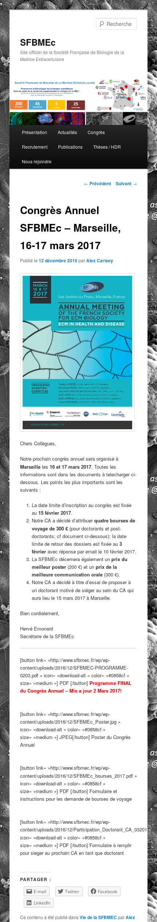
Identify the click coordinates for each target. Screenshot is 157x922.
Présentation (34, 132)
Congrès (96, 132)
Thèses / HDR (107, 147)
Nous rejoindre (36, 161)
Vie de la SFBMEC (98, 917)
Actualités (67, 132)
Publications (70, 147)
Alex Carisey (99, 260)
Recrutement (34, 147)
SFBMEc (37, 42)
